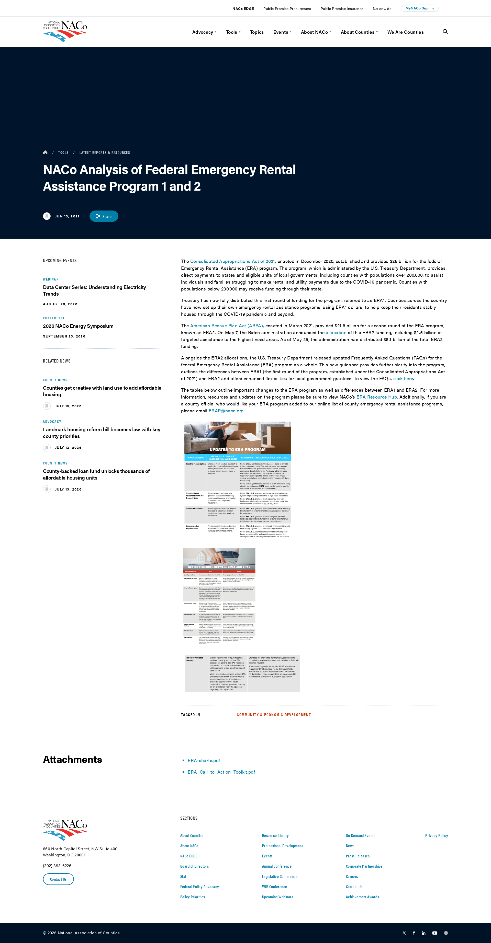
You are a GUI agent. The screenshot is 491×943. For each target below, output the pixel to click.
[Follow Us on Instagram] (446, 933)
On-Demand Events (360, 835)
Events (280, 32)
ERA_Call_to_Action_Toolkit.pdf (221, 772)
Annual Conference (277, 866)
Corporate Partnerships (364, 866)
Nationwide (382, 8)
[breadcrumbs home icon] (45, 152)
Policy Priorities (192, 897)
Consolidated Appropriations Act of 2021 (232, 261)
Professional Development (282, 845)
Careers (352, 876)
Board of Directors (194, 866)
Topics (257, 32)
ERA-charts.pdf (204, 760)
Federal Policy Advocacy (199, 886)
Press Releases (358, 856)
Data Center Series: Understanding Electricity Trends (94, 290)
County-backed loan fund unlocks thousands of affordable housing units (96, 474)
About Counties (358, 32)
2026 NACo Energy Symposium (78, 325)
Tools (231, 32)
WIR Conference (274, 886)
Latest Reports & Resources (105, 152)
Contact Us (58, 879)
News (350, 845)
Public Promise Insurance (342, 8)
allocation (336, 332)
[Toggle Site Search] (445, 31)
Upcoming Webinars (277, 897)
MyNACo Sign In (420, 7)
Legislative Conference (280, 876)
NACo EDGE (243, 8)
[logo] (65, 40)
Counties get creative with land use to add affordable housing (102, 391)
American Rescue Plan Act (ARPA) (226, 325)
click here (403, 378)
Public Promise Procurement (287, 8)
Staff (183, 876)
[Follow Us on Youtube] (434, 933)
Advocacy (202, 32)
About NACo (314, 32)
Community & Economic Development (274, 714)
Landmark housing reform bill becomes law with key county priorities (101, 432)
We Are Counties (405, 32)
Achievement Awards (362, 897)
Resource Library (275, 835)
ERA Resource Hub (376, 396)
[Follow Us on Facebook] (414, 933)
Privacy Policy (436, 835)
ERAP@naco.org (226, 410)
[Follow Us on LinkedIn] (424, 933)
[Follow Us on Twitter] (404, 933)
